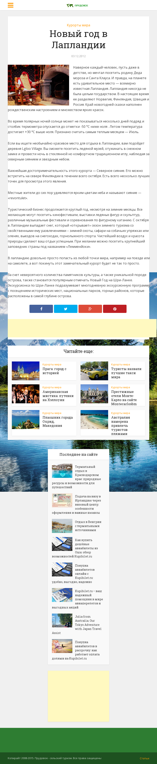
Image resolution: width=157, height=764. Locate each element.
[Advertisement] (82, 328)
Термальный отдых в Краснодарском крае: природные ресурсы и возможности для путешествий (76, 477)
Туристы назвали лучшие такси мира (126, 373)
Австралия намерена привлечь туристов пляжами (120, 425)
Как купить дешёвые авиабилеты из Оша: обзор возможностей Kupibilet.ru (75, 548)
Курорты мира (78, 25)
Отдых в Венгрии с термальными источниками (88, 526)
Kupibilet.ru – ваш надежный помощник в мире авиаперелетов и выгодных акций (77, 599)
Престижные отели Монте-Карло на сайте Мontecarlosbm (124, 397)
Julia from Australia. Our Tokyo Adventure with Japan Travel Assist (77, 625)
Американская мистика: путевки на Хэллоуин (58, 395)
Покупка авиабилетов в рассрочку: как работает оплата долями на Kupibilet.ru (76, 650)
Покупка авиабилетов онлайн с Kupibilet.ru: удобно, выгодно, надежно (73, 574)
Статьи (144, 758)
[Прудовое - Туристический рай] (78, 4)
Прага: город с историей (54, 371)
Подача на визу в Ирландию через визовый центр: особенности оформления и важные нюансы (76, 504)
